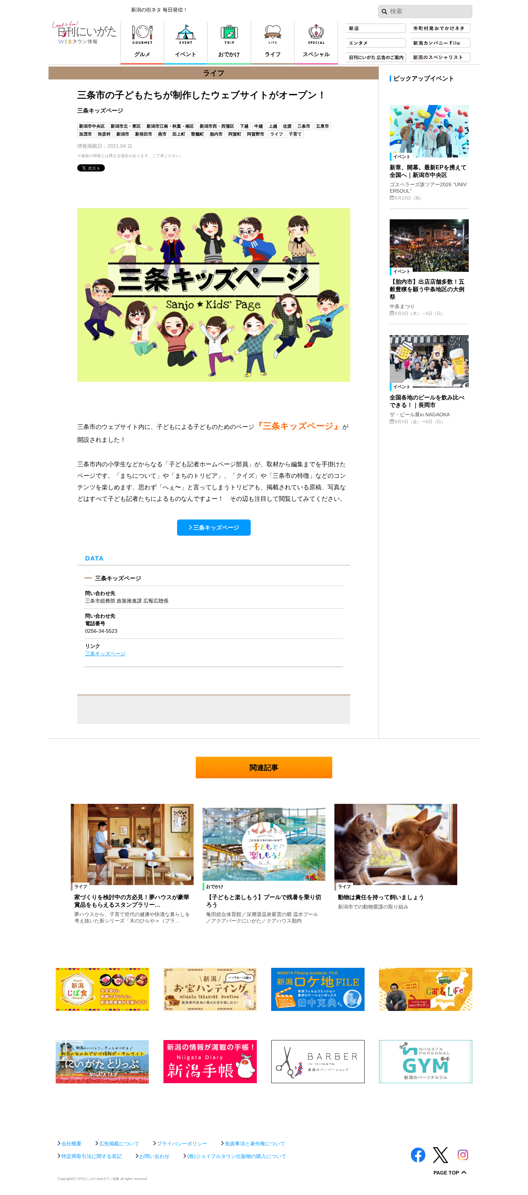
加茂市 (85, 134)
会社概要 (71, 1143)
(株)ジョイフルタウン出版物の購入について (236, 1156)
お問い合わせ (154, 1156)
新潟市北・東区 (126, 126)
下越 (244, 126)
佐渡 (287, 126)
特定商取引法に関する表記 (91, 1156)
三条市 (303, 126)
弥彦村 (104, 134)
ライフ (276, 134)
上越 (273, 126)
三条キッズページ (216, 528)
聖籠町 (197, 134)
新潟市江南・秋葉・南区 (170, 126)
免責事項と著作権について (255, 1143)
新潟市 (122, 134)
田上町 (178, 134)
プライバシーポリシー (182, 1143)
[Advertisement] (264, 1108)
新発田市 (143, 134)
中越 (258, 126)
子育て (295, 134)
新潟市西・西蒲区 (217, 126)
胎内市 (216, 134)
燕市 (162, 134)
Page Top (446, 1173)
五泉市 (322, 126)
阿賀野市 (255, 134)
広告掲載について (119, 1143)
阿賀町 (234, 134)
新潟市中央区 (92, 126)
